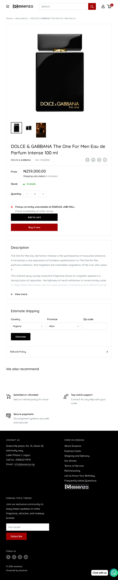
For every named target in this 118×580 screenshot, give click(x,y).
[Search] (92, 6)
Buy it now (34, 227)
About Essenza (72, 445)
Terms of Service (74, 465)
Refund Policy (18, 351)
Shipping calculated (34, 176)
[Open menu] (7, 6)
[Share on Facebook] (87, 160)
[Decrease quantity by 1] (27, 194)
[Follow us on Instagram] (20, 557)
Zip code (88, 319)
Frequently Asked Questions (80, 480)
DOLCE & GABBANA (21, 160)
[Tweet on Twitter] (99, 160)
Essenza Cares (72, 450)
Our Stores (70, 460)
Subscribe (16, 536)
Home (9, 18)
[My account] (103, 6)
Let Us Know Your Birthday (79, 475)
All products (21, 18)
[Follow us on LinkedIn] (26, 557)
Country (15, 319)
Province (52, 319)
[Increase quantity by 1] (43, 194)
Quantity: (16, 193)
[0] (109, 6)
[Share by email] (105, 160)
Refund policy (72, 470)
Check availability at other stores (34, 211)
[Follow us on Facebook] (8, 557)
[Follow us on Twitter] (14, 557)
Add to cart (34, 217)
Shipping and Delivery (76, 455)
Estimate (21, 336)
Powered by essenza (16, 570)
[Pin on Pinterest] (93, 160)
